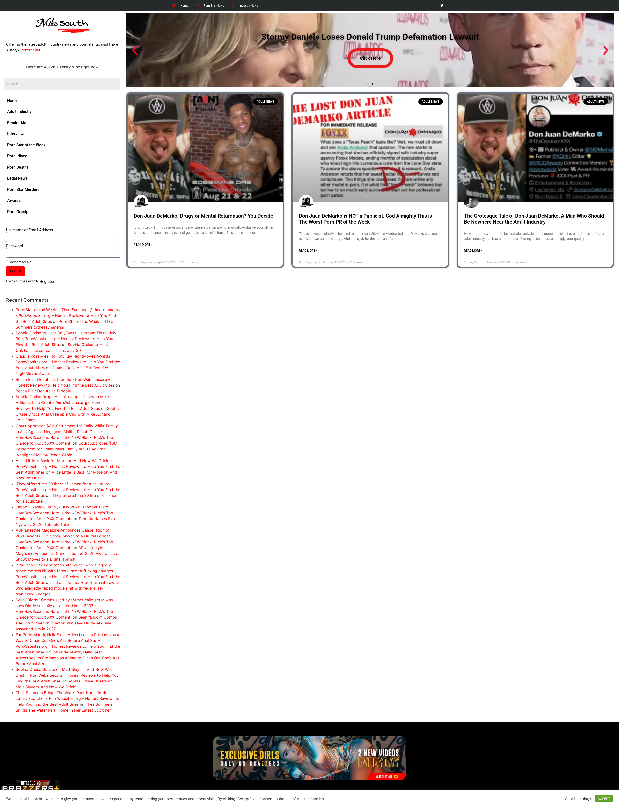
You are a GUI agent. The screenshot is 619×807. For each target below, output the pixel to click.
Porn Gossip (17, 211)
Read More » (143, 244)
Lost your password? (22, 281)
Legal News (17, 178)
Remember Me (20, 262)
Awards (14, 200)
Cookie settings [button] (578, 799)
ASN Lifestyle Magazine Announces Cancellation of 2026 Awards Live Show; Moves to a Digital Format (67, 553)
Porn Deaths (18, 167)
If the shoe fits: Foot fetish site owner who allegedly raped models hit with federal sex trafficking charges (68, 588)
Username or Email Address (29, 230)
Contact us (30, 50)
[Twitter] (441, 5)
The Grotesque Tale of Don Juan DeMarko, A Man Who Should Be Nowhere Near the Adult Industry (534, 219)
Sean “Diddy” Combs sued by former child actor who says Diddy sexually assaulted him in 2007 (66, 623)
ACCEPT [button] (604, 798)
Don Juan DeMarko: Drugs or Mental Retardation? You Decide (203, 216)
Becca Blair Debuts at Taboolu (43, 391)
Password (14, 246)
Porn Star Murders (23, 189)
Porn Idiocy (17, 156)
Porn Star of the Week (26, 145)
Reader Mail (17, 122)
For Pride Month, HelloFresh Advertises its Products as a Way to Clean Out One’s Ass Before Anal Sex (67, 658)
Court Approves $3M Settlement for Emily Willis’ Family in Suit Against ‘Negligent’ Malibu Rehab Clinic (66, 449)
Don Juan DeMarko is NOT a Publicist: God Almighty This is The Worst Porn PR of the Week (365, 219)
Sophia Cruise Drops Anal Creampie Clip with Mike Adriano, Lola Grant (67, 414)
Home (12, 100)
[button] (134, 50)
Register (47, 281)
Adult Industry (19, 111)
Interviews (16, 134)
